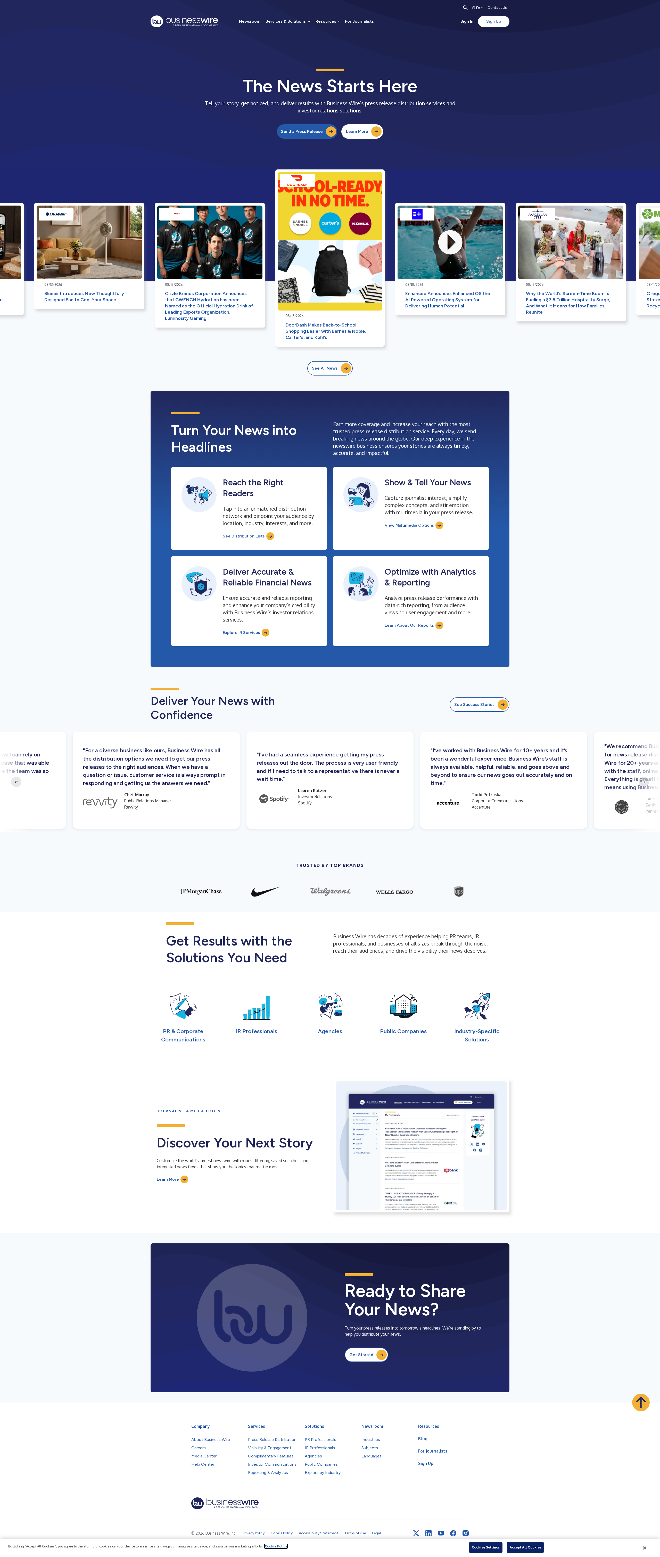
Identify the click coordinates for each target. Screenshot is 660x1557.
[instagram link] (466, 1533)
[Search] (465, 7)
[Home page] (184, 21)
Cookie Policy (276, 1546)
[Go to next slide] (644, 782)
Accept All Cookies (525, 1547)
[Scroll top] (641, 1402)
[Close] (644, 1548)
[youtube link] (441, 1533)
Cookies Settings (486, 1547)
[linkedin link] (428, 1533)
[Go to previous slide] (16, 782)
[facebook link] (453, 1533)
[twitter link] (416, 1533)
